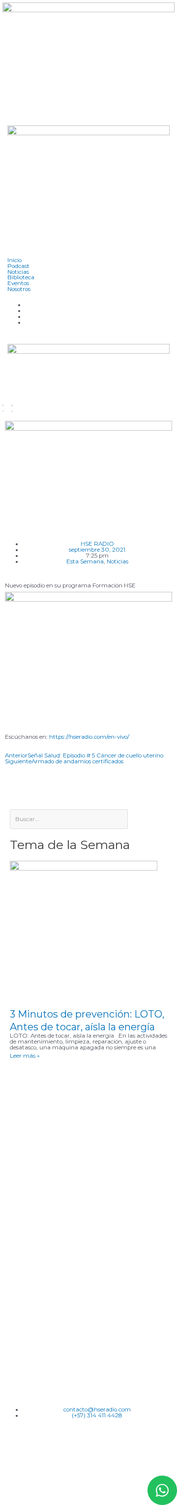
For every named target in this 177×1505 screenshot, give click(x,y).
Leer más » (25, 1055)
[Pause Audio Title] (3, 410)
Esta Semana (85, 561)
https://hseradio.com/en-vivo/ (93, 736)
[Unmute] (12, 410)
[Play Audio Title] (3, 404)
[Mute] (12, 404)
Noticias (117, 561)
